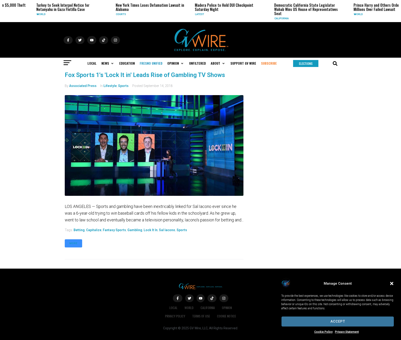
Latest (185, 14)
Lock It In (151, 230)
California (267, 18)
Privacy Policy (175, 315)
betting (79, 230)
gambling (134, 230)
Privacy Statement (347, 331)
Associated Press (83, 86)
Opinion (227, 307)
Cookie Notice (226, 315)
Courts (106, 14)
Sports (123, 86)
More (73, 243)
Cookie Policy (323, 331)
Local (173, 307)
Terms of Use (201, 315)
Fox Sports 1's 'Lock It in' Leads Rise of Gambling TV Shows (145, 74)
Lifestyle (110, 86)
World (26, 14)
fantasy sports (114, 230)
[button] (391, 283)
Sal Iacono (167, 230)
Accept (337, 321)
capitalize (93, 230)
